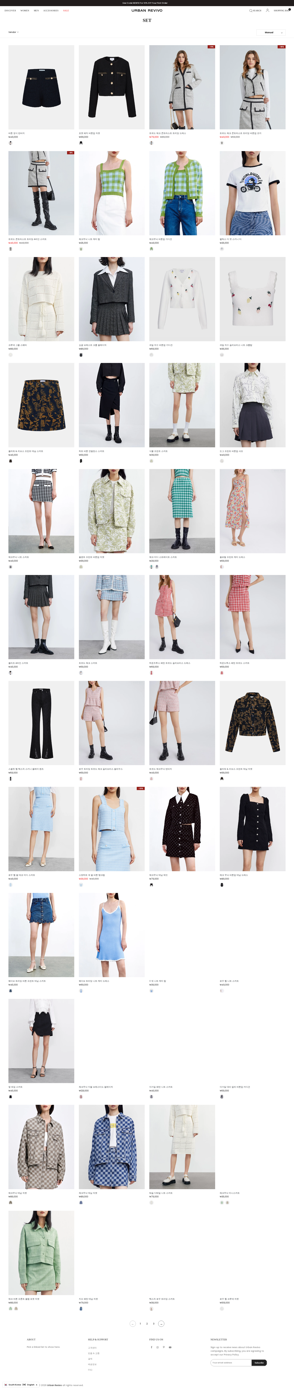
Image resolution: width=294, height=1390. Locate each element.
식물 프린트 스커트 (158, 451)
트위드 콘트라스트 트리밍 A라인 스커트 (27, 239)
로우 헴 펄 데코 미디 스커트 (21, 875)
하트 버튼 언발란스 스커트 (91, 451)
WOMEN (25, 10)
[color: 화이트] (222, 249)
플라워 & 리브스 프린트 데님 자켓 (236, 769)
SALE (66, 10)
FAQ (90, 1370)
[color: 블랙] (10, 143)
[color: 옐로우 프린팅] (10, 461)
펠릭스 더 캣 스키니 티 (230, 239)
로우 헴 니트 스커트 (229, 981)
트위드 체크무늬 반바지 (160, 769)
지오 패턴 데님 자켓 (88, 1299)
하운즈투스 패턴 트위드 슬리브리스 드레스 (169, 663)
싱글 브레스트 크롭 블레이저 (92, 345)
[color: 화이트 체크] (151, 143)
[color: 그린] (81, 249)
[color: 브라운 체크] (227, 1202)
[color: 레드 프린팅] (222, 567)
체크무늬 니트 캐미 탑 (89, 239)
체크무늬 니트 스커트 (18, 557)
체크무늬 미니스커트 (230, 1193)
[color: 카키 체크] (10, 1202)
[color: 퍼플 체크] (222, 991)
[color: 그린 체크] (151, 567)
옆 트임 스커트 (15, 1087)
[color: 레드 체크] (151, 673)
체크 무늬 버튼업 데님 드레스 (234, 875)
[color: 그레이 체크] (81, 355)
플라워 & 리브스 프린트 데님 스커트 (25, 451)
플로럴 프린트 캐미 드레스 (232, 557)
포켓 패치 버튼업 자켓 (89, 133)
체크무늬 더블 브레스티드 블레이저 (96, 1087)
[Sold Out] (256, 545)
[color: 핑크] (81, 1097)
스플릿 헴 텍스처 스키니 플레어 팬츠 (26, 769)
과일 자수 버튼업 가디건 (161, 345)
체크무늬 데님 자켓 (17, 1193)
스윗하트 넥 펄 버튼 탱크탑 (92, 875)
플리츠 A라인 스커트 (18, 663)
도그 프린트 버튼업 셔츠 (231, 451)
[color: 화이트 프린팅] (222, 461)
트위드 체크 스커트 (88, 663)
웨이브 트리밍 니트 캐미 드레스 (94, 981)
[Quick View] (37, 121)
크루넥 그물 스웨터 (17, 345)
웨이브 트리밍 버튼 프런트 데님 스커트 (27, 981)
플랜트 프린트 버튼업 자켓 (91, 557)
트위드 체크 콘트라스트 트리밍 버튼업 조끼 (240, 133)
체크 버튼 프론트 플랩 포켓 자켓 (23, 1299)
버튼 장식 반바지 (16, 133)
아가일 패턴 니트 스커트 (161, 1087)
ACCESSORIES (51, 10)
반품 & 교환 (94, 1353)
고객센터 (92, 1348)
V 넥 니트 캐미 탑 (157, 981)
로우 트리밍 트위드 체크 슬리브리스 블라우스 (101, 769)
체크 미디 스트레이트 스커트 (163, 557)
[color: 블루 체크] (157, 567)
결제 (90, 1359)
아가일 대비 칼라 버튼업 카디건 (235, 1087)
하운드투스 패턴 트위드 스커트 (234, 663)
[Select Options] (45, 121)
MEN (36, 10)
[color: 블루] (10, 885)
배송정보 (92, 1364)
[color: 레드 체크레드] (81, 779)
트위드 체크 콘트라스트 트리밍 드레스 (167, 133)
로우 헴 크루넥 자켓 (229, 1299)
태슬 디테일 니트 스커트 (161, 1193)
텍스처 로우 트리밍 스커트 (162, 1299)
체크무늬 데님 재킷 (158, 875)
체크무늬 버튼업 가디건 (160, 239)
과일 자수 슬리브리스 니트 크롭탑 (236, 345)
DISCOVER (10, 10)
